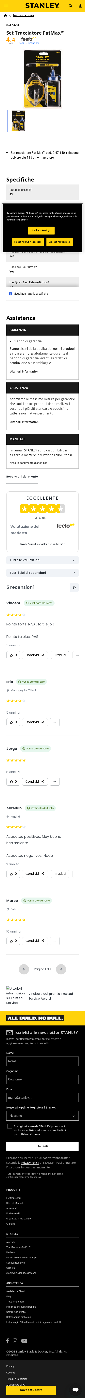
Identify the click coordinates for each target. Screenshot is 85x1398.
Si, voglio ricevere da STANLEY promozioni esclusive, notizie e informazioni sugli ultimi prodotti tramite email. (40, 1130)
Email (9, 1089)
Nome (10, 1053)
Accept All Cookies (59, 241)
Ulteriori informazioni (24, 371)
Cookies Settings (41, 230)
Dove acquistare (31, 1390)
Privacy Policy (30, 1162)
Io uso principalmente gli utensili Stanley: (31, 1107)
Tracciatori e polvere (23, 15)
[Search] (71, 6)
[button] (7, 1340)
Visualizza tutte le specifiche (30, 293)
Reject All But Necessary (28, 241)
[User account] (80, 6)
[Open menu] (6, 6)
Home (5, 16)
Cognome (12, 1071)
